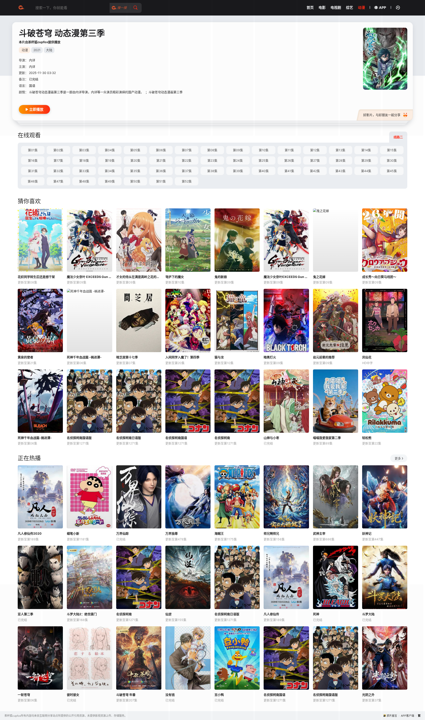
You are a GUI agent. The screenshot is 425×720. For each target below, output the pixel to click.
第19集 (110, 160)
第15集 (392, 150)
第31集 (33, 171)
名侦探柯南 (222, 438)
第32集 (58, 171)
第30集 (392, 160)
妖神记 (366, 533)
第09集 (238, 150)
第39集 (238, 171)
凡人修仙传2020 (30, 533)
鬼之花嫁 (319, 277)
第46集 (33, 181)
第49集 (110, 181)
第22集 (186, 160)
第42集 (315, 171)
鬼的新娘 (220, 277)
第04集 (110, 150)
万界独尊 (171, 533)
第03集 (84, 150)
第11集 (289, 150)
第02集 (58, 150)
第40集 (264, 171)
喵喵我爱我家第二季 (327, 438)
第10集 (264, 150)
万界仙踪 (122, 533)
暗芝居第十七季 (127, 357)
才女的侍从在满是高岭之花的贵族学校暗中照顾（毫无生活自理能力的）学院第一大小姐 (138, 277)
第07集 (187, 150)
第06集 (161, 150)
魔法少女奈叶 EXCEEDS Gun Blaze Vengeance (89, 277)
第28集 (341, 160)
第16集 (33, 160)
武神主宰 (319, 533)
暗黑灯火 (270, 357)
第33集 (84, 171)
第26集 (289, 160)
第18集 (84, 160)
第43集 (340, 171)
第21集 (161, 160)
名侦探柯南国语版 (79, 438)
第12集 (315, 150)
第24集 (238, 160)
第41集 (289, 171)
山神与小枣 (271, 438)
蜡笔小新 (73, 533)
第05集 (135, 150)
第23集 (212, 160)
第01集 (33, 150)
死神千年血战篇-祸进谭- (35, 438)
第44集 (366, 171)
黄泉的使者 (25, 357)
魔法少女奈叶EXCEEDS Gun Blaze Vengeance (286, 277)
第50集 (135, 181)
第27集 (315, 160)
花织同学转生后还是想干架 (36, 277)
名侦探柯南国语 (176, 438)
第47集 (58, 181)
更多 (398, 458)
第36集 (161, 171)
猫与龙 (219, 357)
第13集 (340, 150)
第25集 (264, 160)
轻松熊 (366, 438)
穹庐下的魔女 (174, 277)
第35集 (135, 171)
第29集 (366, 160)
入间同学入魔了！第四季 (182, 357)
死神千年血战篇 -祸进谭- (84, 357)
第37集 (187, 171)
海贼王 (219, 533)
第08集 (212, 150)
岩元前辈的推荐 (324, 357)
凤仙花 (366, 357)
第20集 (135, 160)
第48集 (84, 181)
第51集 (161, 181)
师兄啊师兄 (271, 533)
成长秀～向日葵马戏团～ (379, 277)
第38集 (212, 171)
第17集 (58, 160)
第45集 (392, 171)
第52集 (187, 181)
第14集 (366, 150)
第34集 (110, 171)
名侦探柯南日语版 (128, 438)
